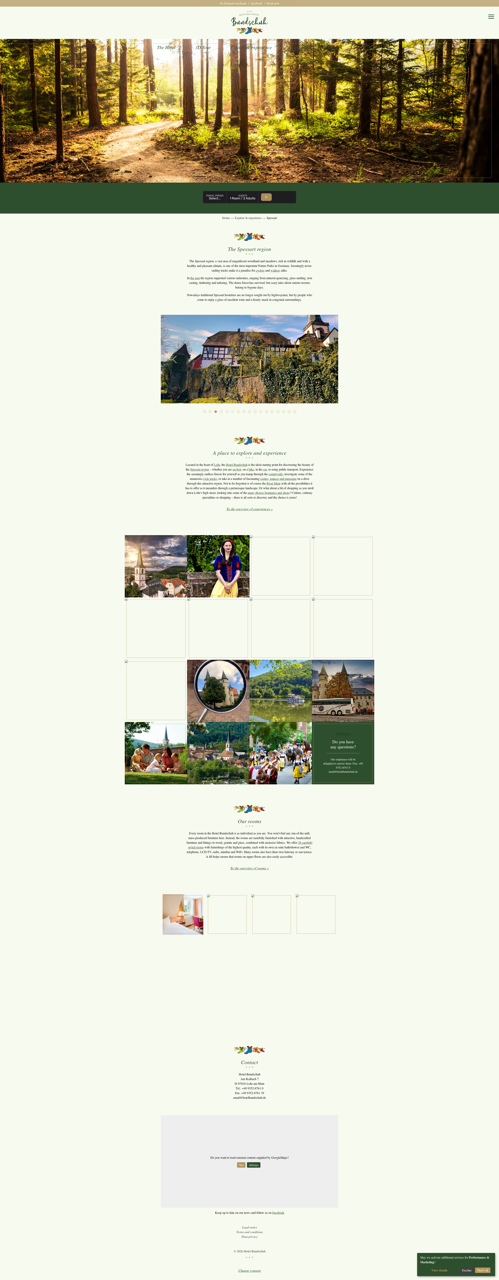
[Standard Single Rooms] (227, 914)
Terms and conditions (249, 1232)
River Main (273, 483)
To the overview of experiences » (249, 509)
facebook (256, 3)
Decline (467, 1270)
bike (251, 469)
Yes (241, 1165)
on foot (237, 469)
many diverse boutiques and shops (269, 493)
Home (226, 218)
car (265, 469)
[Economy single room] (183, 914)
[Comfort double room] (316, 914)
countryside (276, 474)
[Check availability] (266, 197)
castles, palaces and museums (278, 479)
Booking (299, 47)
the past (195, 278)
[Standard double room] (271, 914)
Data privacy (250, 1236)
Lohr (217, 465)
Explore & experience (251, 47)
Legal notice (249, 1227)
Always (253, 1165)
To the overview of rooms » (249, 868)
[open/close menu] (491, 17)
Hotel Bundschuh (237, 465)
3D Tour (203, 47)
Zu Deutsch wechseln (233, 3)
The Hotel (166, 47)
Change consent (249, 1270)
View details (439, 1270)
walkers (275, 270)
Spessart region (199, 469)
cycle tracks (210, 479)
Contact (334, 47)
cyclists (260, 270)
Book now (273, 3)
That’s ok (482, 1270)
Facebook (278, 1213)
